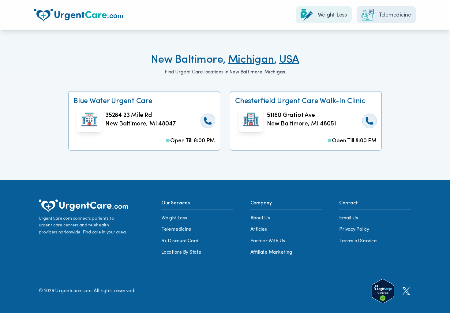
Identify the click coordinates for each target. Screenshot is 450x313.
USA (289, 59)
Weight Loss (174, 218)
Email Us (348, 218)
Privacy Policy (354, 229)
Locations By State (181, 252)
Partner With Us (267, 241)
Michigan (251, 59)
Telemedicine (176, 229)
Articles (258, 229)
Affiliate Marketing (271, 252)
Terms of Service (358, 241)
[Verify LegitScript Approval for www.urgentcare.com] (383, 291)
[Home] (78, 15)
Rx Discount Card (179, 241)
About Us (260, 218)
